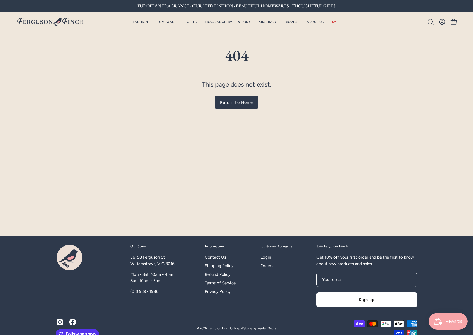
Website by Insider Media (258, 328)
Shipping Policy (219, 265)
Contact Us (215, 257)
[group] (236, 6)
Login (266, 257)
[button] (167, 22)
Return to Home (236, 102)
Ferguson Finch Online (223, 328)
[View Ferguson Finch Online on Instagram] (60, 322)
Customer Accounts (276, 246)
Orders (267, 265)
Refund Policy (217, 274)
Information (214, 246)
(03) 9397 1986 (144, 291)
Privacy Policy (218, 291)
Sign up (367, 299)
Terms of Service (220, 282)
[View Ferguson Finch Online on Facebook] (72, 322)
